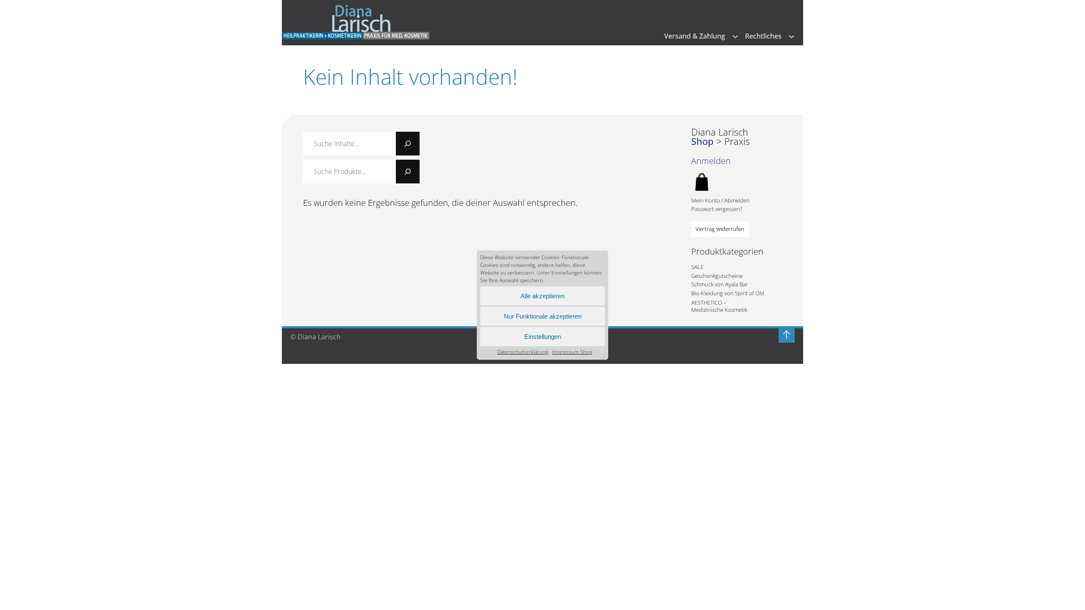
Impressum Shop (572, 351)
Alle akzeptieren (542, 295)
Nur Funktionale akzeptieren (542, 316)
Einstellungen (542, 336)
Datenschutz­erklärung (522, 351)
